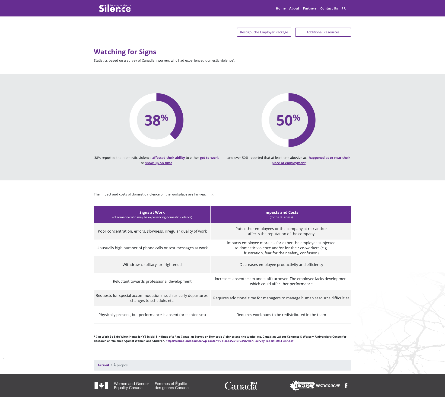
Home (281, 8)
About (294, 8)
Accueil (103, 365)
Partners (310, 8)
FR (344, 8)
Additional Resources (323, 32)
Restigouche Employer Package (264, 32)
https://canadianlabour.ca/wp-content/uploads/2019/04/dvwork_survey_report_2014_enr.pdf (229, 341)
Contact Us (329, 8)
